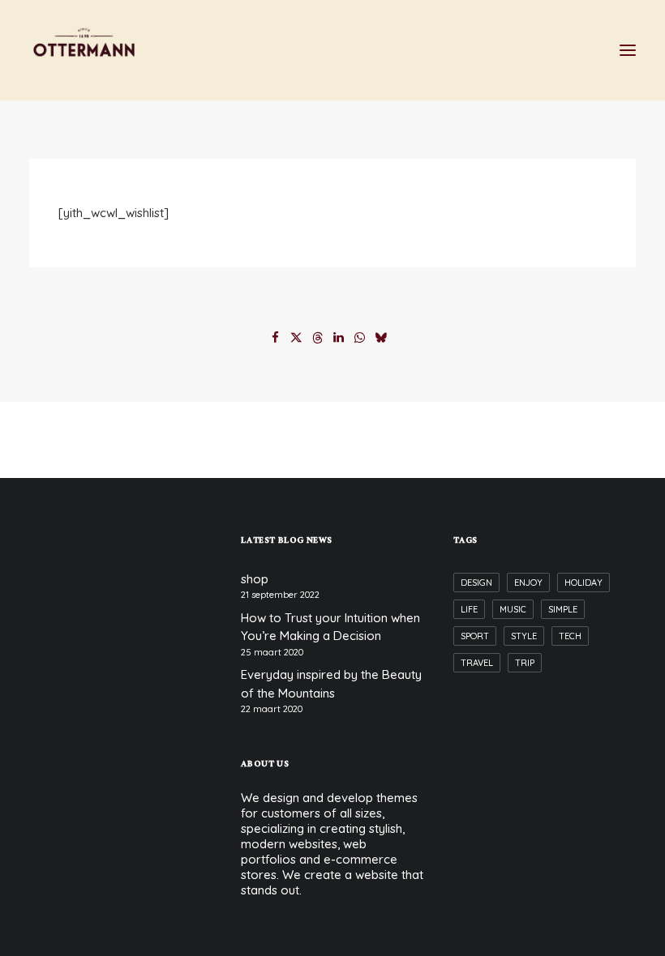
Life (469, 609)
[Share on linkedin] (339, 338)
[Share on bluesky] (381, 338)
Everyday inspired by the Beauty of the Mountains (331, 684)
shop (254, 579)
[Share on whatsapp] (360, 338)
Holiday (583, 582)
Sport (475, 636)
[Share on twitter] (297, 338)
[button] (627, 50)
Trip (524, 662)
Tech (570, 636)
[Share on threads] (318, 338)
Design (476, 582)
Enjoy (528, 582)
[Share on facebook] (275, 338)
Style (524, 636)
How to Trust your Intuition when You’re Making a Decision (330, 627)
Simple (562, 609)
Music (513, 609)
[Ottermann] (84, 50)
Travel (477, 662)
